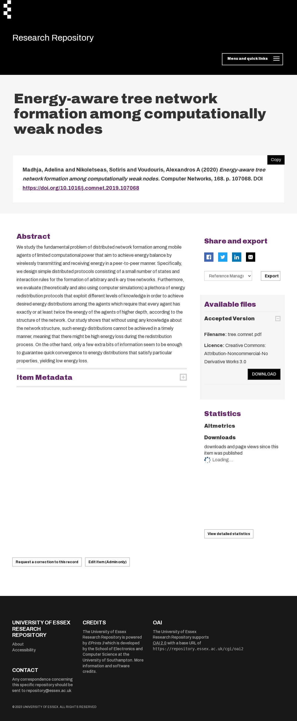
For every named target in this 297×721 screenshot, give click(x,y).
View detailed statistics (229, 534)
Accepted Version (229, 318)
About (18, 644)
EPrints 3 (96, 643)
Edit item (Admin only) (107, 562)
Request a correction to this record (47, 562)
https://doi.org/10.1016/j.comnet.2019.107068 (81, 188)
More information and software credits (113, 666)
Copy (274, 158)
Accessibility (24, 650)
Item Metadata (45, 377)
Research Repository (53, 37)
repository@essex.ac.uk (48, 691)
